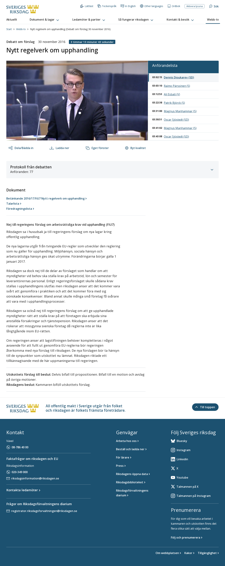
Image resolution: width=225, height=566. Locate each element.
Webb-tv (21, 29)
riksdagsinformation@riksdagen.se (35, 478)
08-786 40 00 (20, 447)
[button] (45, 19)
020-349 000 (20, 472)
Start (9, 29)
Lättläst (89, 6)
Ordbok (176, 6)
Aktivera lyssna (194, 6)
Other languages (153, 6)
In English (130, 6)
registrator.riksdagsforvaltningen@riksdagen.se (44, 511)
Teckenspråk (109, 6)
